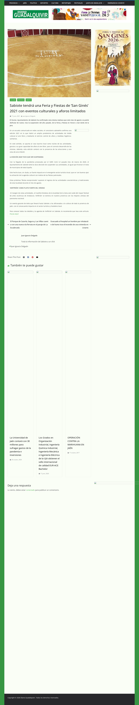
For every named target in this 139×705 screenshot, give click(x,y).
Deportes (44, 3)
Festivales (78, 3)
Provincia (13, 3)
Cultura (54, 3)
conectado (30, 490)
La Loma (13, 100)
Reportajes (66, 3)
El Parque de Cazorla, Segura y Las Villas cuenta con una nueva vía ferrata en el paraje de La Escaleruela (29, 224)
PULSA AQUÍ (14, 214)
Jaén (25, 3)
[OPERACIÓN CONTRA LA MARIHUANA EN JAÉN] (78, 272)
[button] (18, 3)
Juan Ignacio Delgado (29, 116)
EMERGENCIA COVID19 (116, 3)
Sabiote (28, 100)
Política (33, 3)
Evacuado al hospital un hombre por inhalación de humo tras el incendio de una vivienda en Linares (69, 224)
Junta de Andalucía (94, 3)
